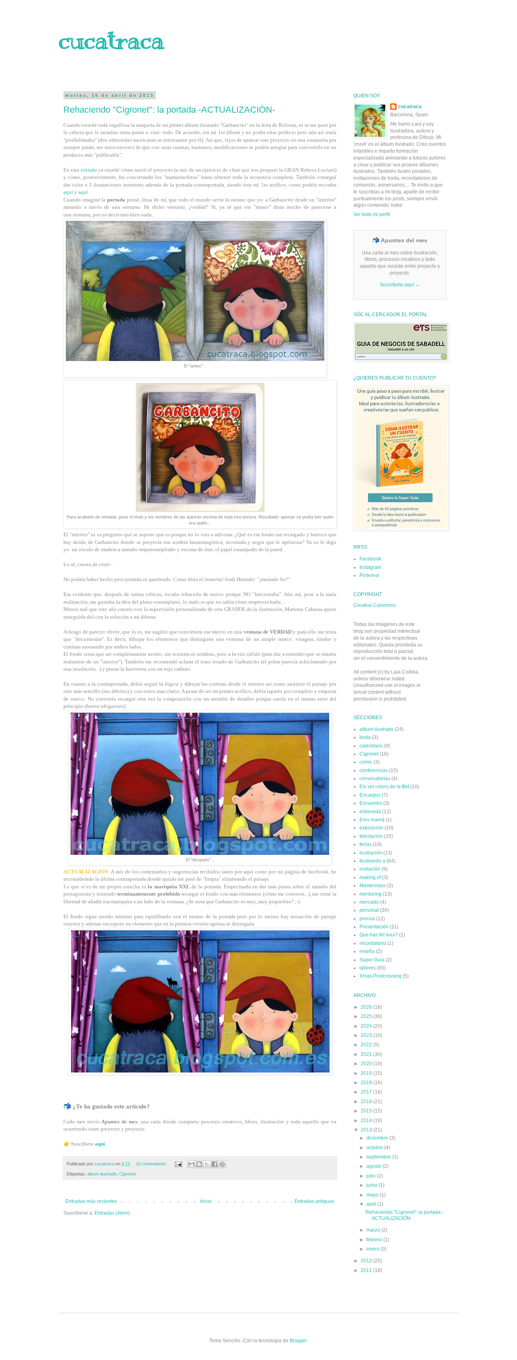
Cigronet (127, 1173)
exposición (371, 828)
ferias (365, 844)
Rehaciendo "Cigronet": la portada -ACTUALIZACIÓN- (169, 110)
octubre (375, 1147)
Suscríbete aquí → (400, 285)
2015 (367, 1111)
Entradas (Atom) (112, 1213)
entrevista (370, 811)
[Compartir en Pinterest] (222, 1164)
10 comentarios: (152, 1163)
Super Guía (372, 960)
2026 (367, 1007)
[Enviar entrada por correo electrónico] (178, 1163)
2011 (367, 1270)
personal (369, 910)
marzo (373, 1230)
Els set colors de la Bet (384, 786)
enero (373, 1249)
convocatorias (374, 778)
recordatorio (372, 943)
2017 (367, 1092)
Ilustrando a (372, 861)
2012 (367, 1260)
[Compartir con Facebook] (214, 1164)
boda (365, 737)
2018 (367, 1082)
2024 (367, 1026)
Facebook (370, 559)
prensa (367, 918)
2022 (367, 1044)
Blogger (298, 1340)
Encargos (369, 795)
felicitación (371, 836)
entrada (89, 170)
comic (365, 762)
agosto (374, 1166)
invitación (369, 869)
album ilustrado (102, 1173)
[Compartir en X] (207, 1164)
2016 (367, 1101)
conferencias (373, 770)
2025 (367, 1016)
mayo (373, 1195)
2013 (367, 1130)
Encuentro (370, 803)
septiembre (379, 1157)
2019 (367, 1073)
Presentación (374, 927)
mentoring (370, 894)
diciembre (377, 1138)
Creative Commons (374, 605)
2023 (367, 1035)
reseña (367, 951)
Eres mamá (372, 820)
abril (371, 1204)
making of (370, 877)
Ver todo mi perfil (371, 214)
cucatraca (111, 40)
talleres (367, 968)
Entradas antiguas (314, 1201)
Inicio (206, 1201)
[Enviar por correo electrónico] (191, 1164)
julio (371, 1176)
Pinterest (369, 575)
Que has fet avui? (378, 935)
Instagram (370, 567)
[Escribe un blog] (199, 1164)
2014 (367, 1120)
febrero (374, 1239)
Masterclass (372, 885)
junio (372, 1185)
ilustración (370, 853)
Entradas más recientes (91, 1201)
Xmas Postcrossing (380, 976)
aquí (68, 192)
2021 (367, 1054)
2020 (367, 1063)
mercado (369, 902)
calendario (371, 746)
